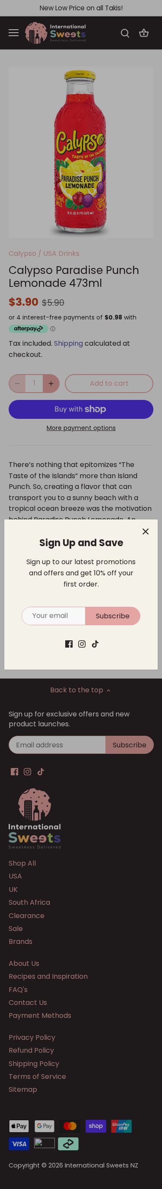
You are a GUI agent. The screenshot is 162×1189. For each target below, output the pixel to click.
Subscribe (113, 616)
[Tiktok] (95, 643)
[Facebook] (69, 643)
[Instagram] (82, 643)
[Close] (145, 531)
